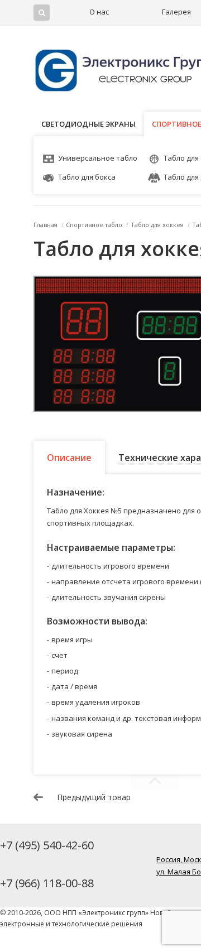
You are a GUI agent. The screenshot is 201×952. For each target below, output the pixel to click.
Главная (46, 224)
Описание (69, 457)
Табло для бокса (87, 177)
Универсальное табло (97, 158)
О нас (99, 12)
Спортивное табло (94, 224)
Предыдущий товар (94, 797)
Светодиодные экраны (88, 124)
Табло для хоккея (157, 224)
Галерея (176, 12)
